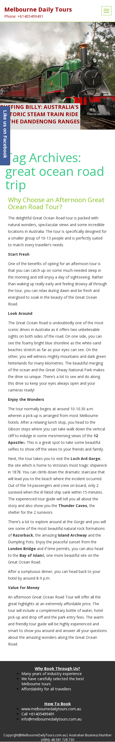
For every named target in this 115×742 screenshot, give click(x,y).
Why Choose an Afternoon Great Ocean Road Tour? (56, 203)
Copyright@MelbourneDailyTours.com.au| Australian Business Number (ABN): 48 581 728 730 (57, 737)
